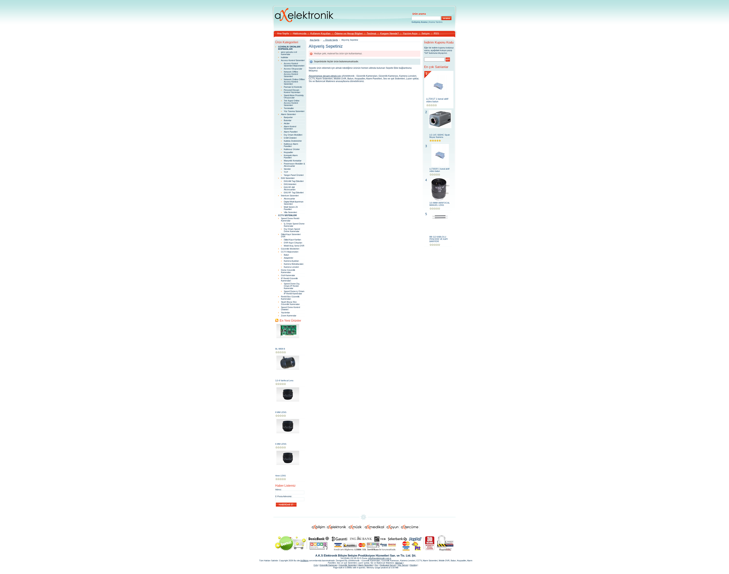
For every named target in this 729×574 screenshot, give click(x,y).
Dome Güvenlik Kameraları (288, 271)
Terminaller (289, 108)
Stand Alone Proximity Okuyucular (294, 96)
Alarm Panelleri (290, 132)
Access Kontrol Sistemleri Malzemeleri (294, 64)
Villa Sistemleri (290, 212)
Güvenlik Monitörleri (290, 249)
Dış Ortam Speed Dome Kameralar (292, 230)
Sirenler (287, 169)
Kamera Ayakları (291, 261)
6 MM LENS (280, 444)
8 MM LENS (280, 412)
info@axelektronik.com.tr (379, 558)
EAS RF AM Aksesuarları (290, 188)
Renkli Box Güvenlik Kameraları (290, 297)
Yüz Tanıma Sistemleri (294, 111)
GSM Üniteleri (290, 138)
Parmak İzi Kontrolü (293, 87)
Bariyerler (288, 117)
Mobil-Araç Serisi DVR (294, 246)
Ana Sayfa (314, 40)
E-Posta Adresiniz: (283, 496)
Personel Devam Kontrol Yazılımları (292, 91)
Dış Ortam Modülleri (293, 135)
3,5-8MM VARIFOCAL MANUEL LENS (439, 204)
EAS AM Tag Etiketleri (294, 181)
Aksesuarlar (289, 198)
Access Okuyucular (293, 69)
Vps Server (403, 565)
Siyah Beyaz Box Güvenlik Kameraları (290, 303)
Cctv (316, 565)
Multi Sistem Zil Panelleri (290, 208)
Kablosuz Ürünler (292, 149)
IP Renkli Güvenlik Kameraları (289, 279)
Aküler (287, 123)
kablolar (284, 57)
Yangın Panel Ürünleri (294, 175)
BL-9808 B (280, 349)
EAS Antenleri (290, 184)
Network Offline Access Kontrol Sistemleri (291, 74)
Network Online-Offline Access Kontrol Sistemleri (294, 81)
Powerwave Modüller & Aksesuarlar (294, 165)
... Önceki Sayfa (330, 40)
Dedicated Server (388, 565)
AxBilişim (304, 560)
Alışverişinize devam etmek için (325, 76)
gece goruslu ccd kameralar (289, 53)
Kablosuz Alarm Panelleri (291, 145)
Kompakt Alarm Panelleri (291, 156)
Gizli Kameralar (288, 275)
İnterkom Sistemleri (290, 195)
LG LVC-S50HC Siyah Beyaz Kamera (439, 136)
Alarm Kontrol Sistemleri (290, 127)
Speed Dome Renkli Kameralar (290, 219)
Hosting (413, 565)
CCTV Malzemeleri (289, 252)
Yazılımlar (285, 312)
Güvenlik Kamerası (328, 565)
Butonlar (287, 120)
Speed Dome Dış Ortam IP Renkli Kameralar (292, 286)
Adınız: (278, 489)
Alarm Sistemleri (288, 114)
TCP (286, 172)
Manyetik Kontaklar (292, 160)
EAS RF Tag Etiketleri (294, 192)
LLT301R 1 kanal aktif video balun (439, 170)
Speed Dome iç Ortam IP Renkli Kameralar (294, 292)
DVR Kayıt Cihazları (293, 243)
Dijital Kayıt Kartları (292, 239)
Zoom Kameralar (288, 315)
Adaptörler (288, 258)
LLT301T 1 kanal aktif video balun (437, 100)
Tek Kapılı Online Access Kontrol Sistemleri (291, 102)
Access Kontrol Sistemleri (293, 60)
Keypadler (288, 152)
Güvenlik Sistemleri (348, 565)
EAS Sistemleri (287, 178)
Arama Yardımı (436, 22)
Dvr (376, 565)
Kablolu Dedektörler (293, 141)
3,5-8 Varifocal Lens (284, 380)
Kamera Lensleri (291, 267)
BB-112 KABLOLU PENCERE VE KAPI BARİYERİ (438, 239)
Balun (286, 255)
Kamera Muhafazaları (294, 264)
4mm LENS (280, 476)
